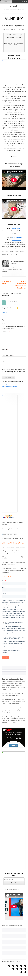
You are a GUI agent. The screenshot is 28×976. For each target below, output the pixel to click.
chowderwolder (12, 301)
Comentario (6, 331)
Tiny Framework (10, 961)
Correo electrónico (8, 355)
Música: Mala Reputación (14, 37)
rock (16, 254)
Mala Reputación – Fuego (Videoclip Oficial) (14, 43)
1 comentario (21, 29)
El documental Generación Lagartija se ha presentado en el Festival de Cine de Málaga (13, 687)
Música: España (10, 254)
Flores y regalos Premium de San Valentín (14, 529)
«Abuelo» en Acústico (14, 44)
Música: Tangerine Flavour (12, 695)
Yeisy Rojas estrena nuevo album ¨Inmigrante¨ (14, 547)
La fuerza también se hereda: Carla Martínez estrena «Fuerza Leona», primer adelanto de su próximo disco (14, 570)
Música (23, 251)
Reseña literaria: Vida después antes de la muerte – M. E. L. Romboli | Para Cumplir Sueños (13, 718)
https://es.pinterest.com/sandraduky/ (12, 925)
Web (3, 361)
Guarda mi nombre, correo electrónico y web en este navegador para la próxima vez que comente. (13, 372)
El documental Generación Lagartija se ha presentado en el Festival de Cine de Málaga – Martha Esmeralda (13, 683)
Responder (4, 312)
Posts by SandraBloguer (12, 890)
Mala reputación (16, 228)
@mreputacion (16, 240)
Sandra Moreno (5, 29)
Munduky (14, 6)
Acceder (19, 961)
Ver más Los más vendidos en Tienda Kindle (12, 538)
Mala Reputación (17, 238)
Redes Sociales (14, 47)
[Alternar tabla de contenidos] (21, 35)
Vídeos (14, 40)
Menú (25, 1)
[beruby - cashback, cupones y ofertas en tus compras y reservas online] (13, 737)
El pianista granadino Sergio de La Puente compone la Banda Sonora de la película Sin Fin (14, 711)
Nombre (5, 349)
